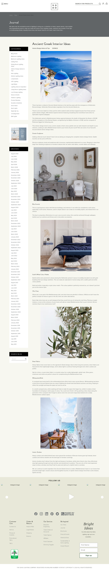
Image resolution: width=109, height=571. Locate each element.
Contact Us (12, 526)
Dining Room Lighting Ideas (17, 65)
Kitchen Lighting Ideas (17, 76)
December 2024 (15, 197)
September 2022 (16, 248)
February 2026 (15, 170)
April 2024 (14, 218)
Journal (63, 528)
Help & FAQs (30, 526)
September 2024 (16, 205)
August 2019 (14, 336)
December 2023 (15, 223)
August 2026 (14, 154)
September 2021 (15, 280)
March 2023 (14, 234)
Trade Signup (47, 535)
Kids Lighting (14, 73)
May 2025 (14, 191)
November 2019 (15, 328)
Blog (16, 15)
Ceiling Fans (14, 62)
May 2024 (14, 215)
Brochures (64, 531)
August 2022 (14, 250)
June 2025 (14, 189)
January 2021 (14, 301)
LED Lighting (14, 81)
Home (11, 15)
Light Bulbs (14, 84)
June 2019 (14, 341)
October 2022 (15, 245)
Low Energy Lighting (16, 92)
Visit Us (11, 530)
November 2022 (15, 242)
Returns (28, 536)
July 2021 (13, 285)
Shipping (29, 533)
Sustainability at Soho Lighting (65, 542)
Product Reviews (15, 100)
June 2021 (14, 288)
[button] (7, 497)
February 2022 (15, 266)
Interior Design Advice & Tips (18, 70)
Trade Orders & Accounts (48, 531)
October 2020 (15, 309)
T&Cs (11, 543)
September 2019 (15, 333)
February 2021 (15, 299)
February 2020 (15, 320)
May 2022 (14, 258)
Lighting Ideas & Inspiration (18, 87)
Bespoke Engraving (46, 526)
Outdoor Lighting (16, 98)
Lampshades (14, 79)
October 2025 (15, 181)
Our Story (63, 525)
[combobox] (88, 3)
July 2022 (14, 253)
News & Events (15, 95)
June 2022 (14, 256)
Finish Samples (48, 541)
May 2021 (13, 291)
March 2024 (14, 221)
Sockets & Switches (16, 103)
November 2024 (15, 199)
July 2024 (14, 210)
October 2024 (15, 202)
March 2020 (14, 317)
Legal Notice (30, 530)
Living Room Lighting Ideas (18, 89)
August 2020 (14, 315)
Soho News (14, 106)
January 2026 (15, 172)
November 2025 (15, 178)
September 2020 (16, 312)
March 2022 (14, 264)
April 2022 (14, 261)
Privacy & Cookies (12, 534)
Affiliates (46, 538)
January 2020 (15, 323)
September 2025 (16, 183)
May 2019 (13, 344)
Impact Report (65, 546)
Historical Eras (65, 537)
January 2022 (15, 269)
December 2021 (15, 272)
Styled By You (15, 111)
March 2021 (14, 296)
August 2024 (14, 207)
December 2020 (15, 304)
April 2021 (14, 293)
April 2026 (14, 164)
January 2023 (15, 237)
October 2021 (15, 277)
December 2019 (15, 325)
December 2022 (15, 240)
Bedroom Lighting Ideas (17, 59)
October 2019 (15, 331)
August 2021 (14, 282)
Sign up (88, 555)
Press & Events (65, 534)
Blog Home (14, 54)
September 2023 (16, 226)
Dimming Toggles (49, 545)
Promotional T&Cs (12, 539)
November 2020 (15, 307)
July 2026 (14, 156)
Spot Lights (14, 108)
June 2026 (14, 159)
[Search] (24, 359)
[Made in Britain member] (68, 513)
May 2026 (14, 162)
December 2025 (15, 175)
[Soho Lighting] (54, 6)
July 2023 (14, 229)
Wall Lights (14, 116)
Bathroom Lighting (16, 56)
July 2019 (13, 339)
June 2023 (14, 232)
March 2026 (14, 167)
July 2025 (14, 186)
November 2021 (15, 274)
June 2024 (14, 213)
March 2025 (14, 194)
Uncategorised (15, 114)
